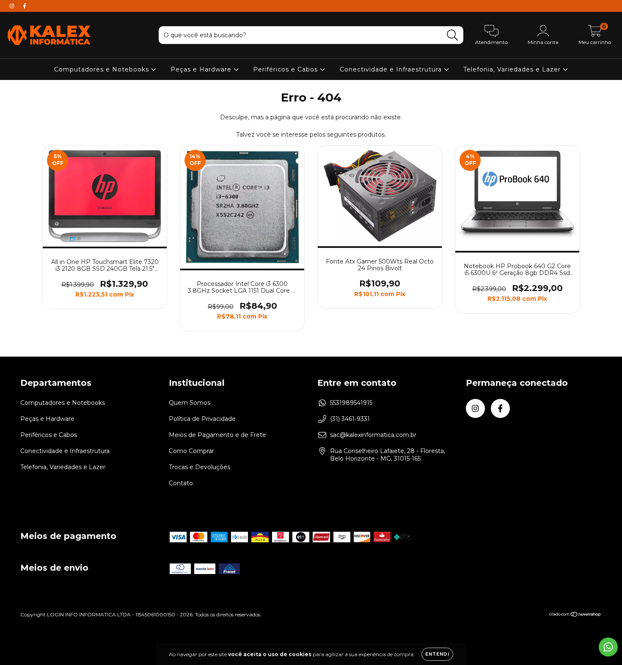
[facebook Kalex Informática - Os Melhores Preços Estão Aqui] (24, 6)
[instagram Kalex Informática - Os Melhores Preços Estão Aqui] (12, 6)
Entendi (437, 654)
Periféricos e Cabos (286, 69)
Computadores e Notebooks (102, 69)
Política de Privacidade (202, 419)
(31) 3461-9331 (350, 419)
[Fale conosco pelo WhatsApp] (608, 647)
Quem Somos (189, 403)
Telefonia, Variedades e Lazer (513, 69)
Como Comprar (191, 451)
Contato (181, 483)
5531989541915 (351, 403)
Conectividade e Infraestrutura (392, 69)
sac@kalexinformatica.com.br (373, 435)
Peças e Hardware (202, 69)
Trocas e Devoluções (199, 467)
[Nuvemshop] (575, 615)
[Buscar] (452, 35)
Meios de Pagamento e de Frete (217, 435)
